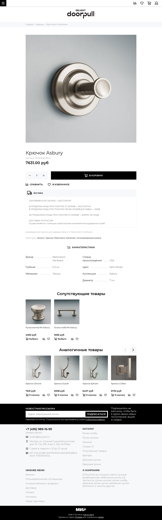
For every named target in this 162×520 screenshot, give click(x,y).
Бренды (87, 455)
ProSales (78, 517)
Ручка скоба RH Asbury (65, 327)
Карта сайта (88, 515)
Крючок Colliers (118, 383)
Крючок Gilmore (33, 383)
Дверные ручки (92, 464)
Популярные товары (95, 451)
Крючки (49, 238)
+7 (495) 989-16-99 (39, 429)
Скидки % (88, 446)
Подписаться (96, 414)
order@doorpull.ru (40, 436)
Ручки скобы (90, 433)
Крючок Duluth (61, 383)
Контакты (31, 496)
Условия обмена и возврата (42, 483)
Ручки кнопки (91, 437)
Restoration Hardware (64, 238)
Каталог (41, 238)
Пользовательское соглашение (44, 479)
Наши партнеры (35, 501)
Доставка (31, 488)
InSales (101, 517)
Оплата (30, 492)
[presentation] (125, 350)
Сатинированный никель (88, 238)
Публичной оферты (95, 419)
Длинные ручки (92, 459)
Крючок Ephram (90, 383)
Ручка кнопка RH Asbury (38, 327)
